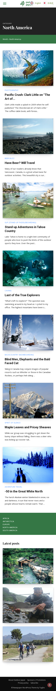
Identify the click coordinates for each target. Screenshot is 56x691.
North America (10, 527)
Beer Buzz (10, 158)
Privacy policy (23, 683)
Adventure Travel (13, 487)
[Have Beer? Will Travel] (28, 136)
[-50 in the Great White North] (28, 464)
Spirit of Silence (13, 423)
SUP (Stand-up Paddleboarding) (20, 222)
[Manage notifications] (49, 685)
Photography (11, 90)
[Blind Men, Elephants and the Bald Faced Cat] (28, 332)
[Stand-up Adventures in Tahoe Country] (28, 200)
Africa (6, 518)
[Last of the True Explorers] (28, 268)
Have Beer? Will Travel (20, 163)
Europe (6, 524)
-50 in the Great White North (24, 491)
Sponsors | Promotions (36, 680)
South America (10, 530)
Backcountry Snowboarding (19, 355)
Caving (8, 291)
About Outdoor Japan (16, 680)
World (5, 39)
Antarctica (8, 521)
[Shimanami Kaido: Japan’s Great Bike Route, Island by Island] (28, 644)
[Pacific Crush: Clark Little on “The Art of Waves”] (28, 68)
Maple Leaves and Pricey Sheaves (28, 427)
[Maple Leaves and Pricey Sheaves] (28, 400)
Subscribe (34, 683)
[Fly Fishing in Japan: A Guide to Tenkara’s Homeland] (28, 605)
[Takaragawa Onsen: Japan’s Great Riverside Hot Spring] (28, 566)
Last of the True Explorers (22, 295)
